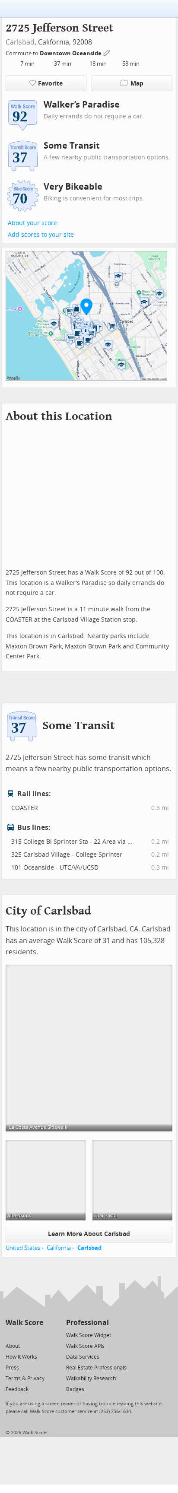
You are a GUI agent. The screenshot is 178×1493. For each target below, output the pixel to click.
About (13, 1346)
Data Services (82, 1357)
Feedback (17, 1389)
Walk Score (24, 1322)
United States (23, 1248)
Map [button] (136, 83)
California (59, 1248)
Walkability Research (91, 1378)
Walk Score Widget (88, 1335)
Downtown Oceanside (71, 53)
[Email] (37, 1335)
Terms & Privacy (25, 1378)
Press (12, 1368)
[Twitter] (11, 1335)
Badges (75, 1389)
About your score (32, 223)
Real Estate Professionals (96, 1368)
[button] (86, 307)
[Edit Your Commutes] (107, 52)
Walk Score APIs (85, 1346)
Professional (87, 1322)
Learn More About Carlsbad (89, 1234)
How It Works (21, 1357)
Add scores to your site (41, 234)
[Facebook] (24, 1335)
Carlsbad (20, 42)
